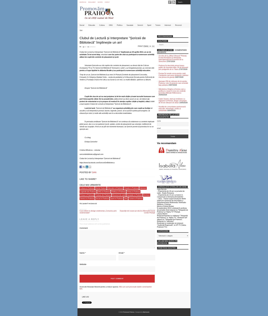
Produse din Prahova (103, 195)
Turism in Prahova (135, 198)
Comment (84, 228)
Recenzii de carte (118, 195)
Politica (119, 25)
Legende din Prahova (88, 191)
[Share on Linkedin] (87, 167)
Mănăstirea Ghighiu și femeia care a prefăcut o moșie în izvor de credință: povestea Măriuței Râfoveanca (172, 91)
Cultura (102, 25)
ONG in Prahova (104, 191)
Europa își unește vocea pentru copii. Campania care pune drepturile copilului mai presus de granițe (173, 75)
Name (83, 253)
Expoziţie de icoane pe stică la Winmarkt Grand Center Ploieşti (137, 212)
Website (83, 264)
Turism (157, 25)
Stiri (81, 30)
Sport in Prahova (116, 198)
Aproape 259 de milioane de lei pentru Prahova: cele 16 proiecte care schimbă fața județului (173, 83)
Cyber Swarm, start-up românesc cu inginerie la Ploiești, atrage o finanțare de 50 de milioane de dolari (173, 101)
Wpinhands (146, 312)
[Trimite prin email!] (90, 167)
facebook (169, 2)
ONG (111, 25)
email (159, 128)
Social (82, 25)
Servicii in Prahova (87, 198)
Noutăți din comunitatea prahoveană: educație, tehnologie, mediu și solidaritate (172, 108)
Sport (149, 25)
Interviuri (168, 25)
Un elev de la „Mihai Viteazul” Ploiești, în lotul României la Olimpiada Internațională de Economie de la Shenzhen (173, 58)
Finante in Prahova (131, 188)
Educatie (91, 25)
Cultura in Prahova (87, 188)
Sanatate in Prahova (134, 195)
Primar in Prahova (86, 195)
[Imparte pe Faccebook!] (81, 167)
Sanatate (130, 25)
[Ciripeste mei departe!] (84, 167)
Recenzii (178, 25)
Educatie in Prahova (115, 188)
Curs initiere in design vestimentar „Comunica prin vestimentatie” (98, 212)
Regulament (92, 2)
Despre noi (83, 2)
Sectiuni (147, 195)
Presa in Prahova (133, 191)
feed (173, 2)
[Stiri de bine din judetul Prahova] (97, 18)
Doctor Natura (101, 188)
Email (122, 253)
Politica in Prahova (118, 191)
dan (94, 172)
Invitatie (100, 2)
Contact (107, 2)
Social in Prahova (102, 198)
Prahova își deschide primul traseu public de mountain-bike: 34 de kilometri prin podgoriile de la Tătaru (173, 67)
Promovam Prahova (129, 312)
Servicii (140, 25)
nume (159, 121)
